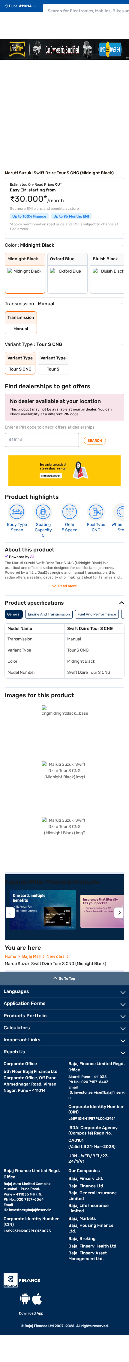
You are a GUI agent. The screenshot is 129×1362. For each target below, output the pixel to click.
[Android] (25, 1299)
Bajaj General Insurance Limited (92, 1195)
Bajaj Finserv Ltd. (85, 1178)
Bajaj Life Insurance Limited (88, 1208)
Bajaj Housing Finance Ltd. (90, 1228)
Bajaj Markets (82, 1218)
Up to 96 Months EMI (71, 216)
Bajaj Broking (82, 1238)
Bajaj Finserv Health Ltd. (93, 1246)
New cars (55, 956)
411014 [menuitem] (25, 6)
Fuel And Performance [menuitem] (97, 614)
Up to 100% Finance (29, 216)
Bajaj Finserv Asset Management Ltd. (87, 1256)
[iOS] (37, 1299)
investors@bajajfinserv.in (30, 1210)
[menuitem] (22, 6)
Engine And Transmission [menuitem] (49, 614)
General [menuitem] (13, 614)
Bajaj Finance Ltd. (86, 1186)
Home (10, 956)
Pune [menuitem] (13, 6)
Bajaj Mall (31, 956)
